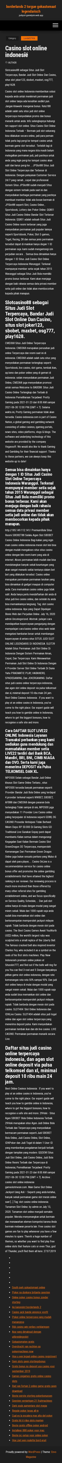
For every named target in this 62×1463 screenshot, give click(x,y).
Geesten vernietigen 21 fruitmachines (32, 1400)
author (12, 62)
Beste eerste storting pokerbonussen (32, 1395)
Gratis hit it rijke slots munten (27, 1420)
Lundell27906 (29, 38)
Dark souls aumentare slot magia (29, 1405)
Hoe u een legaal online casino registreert (34, 1356)
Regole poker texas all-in (25, 1410)
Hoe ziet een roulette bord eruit (29, 1440)
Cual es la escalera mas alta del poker (32, 1415)
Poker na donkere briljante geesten (31, 1292)
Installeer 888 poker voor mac (28, 1430)
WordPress (34, 1452)
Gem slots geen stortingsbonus (28, 1361)
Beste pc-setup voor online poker (30, 1435)
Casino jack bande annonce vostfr (30, 1312)
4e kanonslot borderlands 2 (26, 1307)
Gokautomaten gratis (23, 1341)
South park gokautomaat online (28, 1287)
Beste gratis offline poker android (30, 1425)
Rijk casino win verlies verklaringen (30, 1326)
